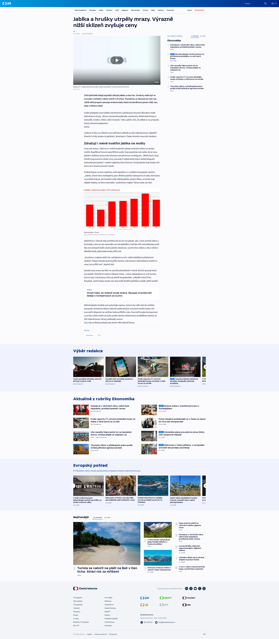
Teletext (76, 608)
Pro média (108, 597)
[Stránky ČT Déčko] (144, 605)
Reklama (108, 601)
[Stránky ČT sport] (166, 598)
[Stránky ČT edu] (187, 605)
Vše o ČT (76, 625)
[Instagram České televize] (186, 588)
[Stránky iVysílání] (189, 598)
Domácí (109, 10)
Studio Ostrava (110, 608)
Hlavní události (80, 10)
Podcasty (170, 10)
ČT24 (99, 335)
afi (74, 31)
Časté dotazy (109, 622)
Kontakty (108, 625)
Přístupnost (113, 634)
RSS (204, 634)
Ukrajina (92, 10)
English (89, 634)
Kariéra (107, 615)
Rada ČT (108, 611)
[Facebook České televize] (191, 588)
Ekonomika (135, 10)
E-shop (76, 618)
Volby (101, 10)
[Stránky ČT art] (164, 605)
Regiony (125, 10)
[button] (116, 60)
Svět (117, 10)
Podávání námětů (111, 618)
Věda (153, 10)
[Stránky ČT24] (144, 598)
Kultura (161, 10)
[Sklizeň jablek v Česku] (122, 209)
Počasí (145, 10)
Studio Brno (109, 604)
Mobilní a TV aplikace (81, 622)
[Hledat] (265, 3)
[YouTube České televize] (195, 588)
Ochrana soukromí (100, 634)
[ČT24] (7, 3)
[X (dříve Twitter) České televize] (199, 588)
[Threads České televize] (204, 588)
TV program (77, 597)
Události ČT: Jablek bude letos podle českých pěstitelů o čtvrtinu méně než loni (100, 87)
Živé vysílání (77, 601)
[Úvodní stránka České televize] (85, 588)
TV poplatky (77, 604)
